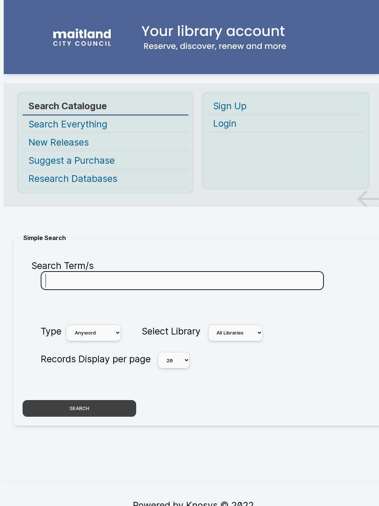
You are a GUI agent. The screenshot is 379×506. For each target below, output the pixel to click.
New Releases (58, 142)
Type (51, 331)
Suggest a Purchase (71, 160)
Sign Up (229, 105)
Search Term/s (62, 265)
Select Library (171, 331)
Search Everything (67, 124)
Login (225, 123)
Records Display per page (96, 358)
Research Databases (72, 178)
